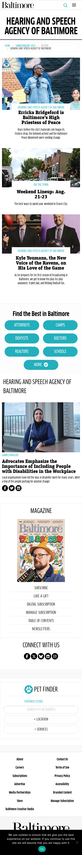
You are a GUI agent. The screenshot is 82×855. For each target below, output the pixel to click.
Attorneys (22, 325)
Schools (60, 352)
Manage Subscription (41, 613)
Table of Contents (41, 621)
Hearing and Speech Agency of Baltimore (41, 107)
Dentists (21, 338)
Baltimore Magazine (39, 5)
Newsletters (41, 629)
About (20, 759)
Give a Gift (41, 596)
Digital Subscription (41, 604)
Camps (60, 325)
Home (7, 46)
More (38, 365)
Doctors (60, 338)
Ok (42, 849)
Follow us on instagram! (55, 656)
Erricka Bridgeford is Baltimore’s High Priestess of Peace (41, 117)
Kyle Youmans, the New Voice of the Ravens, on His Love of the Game (41, 263)
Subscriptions (20, 776)
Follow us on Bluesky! (41, 656)
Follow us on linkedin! (48, 656)
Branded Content (62, 792)
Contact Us (62, 759)
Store (20, 801)
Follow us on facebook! (27, 656)
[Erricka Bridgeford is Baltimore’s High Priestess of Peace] (41, 83)
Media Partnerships (19, 792)
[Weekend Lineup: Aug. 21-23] (41, 167)
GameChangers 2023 (25, 46)
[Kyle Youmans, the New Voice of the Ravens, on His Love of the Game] (41, 233)
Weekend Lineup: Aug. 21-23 (41, 194)
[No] (77, 842)
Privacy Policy (62, 776)
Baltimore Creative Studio (20, 809)
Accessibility (62, 784)
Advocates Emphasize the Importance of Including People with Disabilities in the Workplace (39, 466)
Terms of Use (62, 767)
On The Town (41, 184)
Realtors (21, 352)
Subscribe (41, 588)
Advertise (19, 784)
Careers (20, 767)
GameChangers (10, 455)
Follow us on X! (34, 656)
